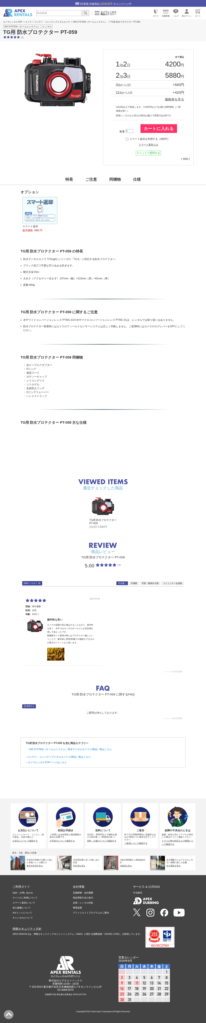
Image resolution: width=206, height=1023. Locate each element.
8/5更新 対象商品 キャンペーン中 (105, 3)
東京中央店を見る (35, 866)
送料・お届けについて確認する (101, 841)
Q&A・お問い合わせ (23, 892)
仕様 (137, 179)
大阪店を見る (126, 866)
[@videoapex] (164, 913)
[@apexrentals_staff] (150, 913)
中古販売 (137, 892)
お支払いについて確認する (25, 841)
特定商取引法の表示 (83, 897)
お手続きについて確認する (62, 841)
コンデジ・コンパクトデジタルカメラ (52, 22)
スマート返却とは (148, 144)
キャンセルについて (23, 917)
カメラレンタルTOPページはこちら (47, 762)
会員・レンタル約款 (83, 902)
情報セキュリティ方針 (27, 928)
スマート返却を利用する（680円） (150, 139)
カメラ (28, 22)
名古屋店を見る (173, 866)
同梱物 (115, 179)
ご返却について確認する (135, 843)
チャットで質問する (148, 153)
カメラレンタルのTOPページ (65, 976)
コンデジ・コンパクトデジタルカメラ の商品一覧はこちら (59, 756)
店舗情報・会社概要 (83, 892)
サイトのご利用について (25, 897)
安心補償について (22, 907)
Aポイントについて (22, 912)
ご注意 (91, 179)
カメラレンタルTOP (12, 22)
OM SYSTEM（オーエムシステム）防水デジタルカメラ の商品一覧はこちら (70, 749)
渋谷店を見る (79, 866)
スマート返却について (24, 902)
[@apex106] (136, 913)
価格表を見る (174, 99)
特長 (69, 179)
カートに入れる (159, 128)
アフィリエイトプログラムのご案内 (91, 912)
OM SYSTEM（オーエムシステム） (90, 22)
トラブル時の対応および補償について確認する (177, 842)
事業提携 (77, 907)
